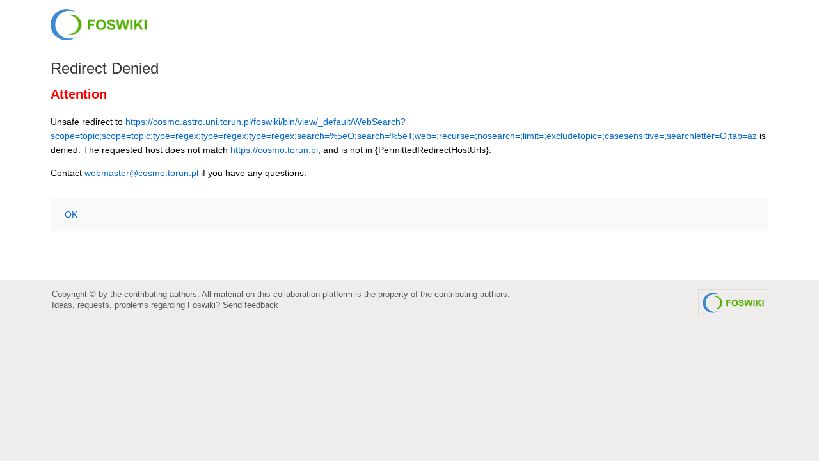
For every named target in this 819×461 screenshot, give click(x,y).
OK (71, 214)
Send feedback (250, 305)
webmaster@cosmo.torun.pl (141, 173)
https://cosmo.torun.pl (274, 150)
